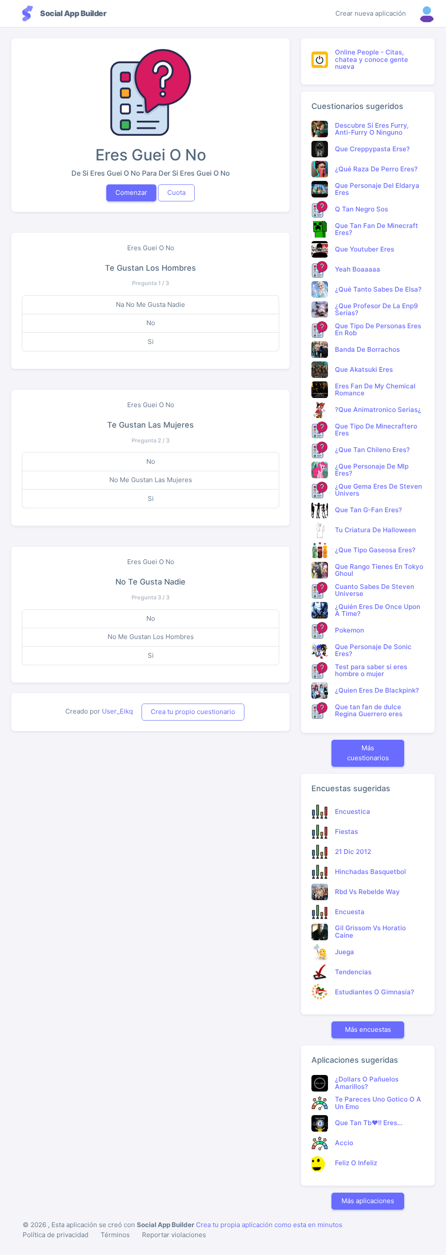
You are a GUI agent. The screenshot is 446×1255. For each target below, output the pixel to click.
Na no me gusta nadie (150, 304)
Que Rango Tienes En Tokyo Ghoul (379, 570)
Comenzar (131, 192)
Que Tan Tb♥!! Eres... (368, 1123)
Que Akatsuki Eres (364, 369)
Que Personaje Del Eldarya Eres (377, 189)
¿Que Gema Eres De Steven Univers (378, 490)
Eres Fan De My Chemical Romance (375, 390)
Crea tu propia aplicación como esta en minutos (269, 1225)
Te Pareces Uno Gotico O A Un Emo (378, 1103)
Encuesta (350, 912)
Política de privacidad (55, 1235)
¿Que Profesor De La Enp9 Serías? (376, 309)
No (150, 323)
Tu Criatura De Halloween (375, 530)
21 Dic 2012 (353, 851)
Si (151, 341)
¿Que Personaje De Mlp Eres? (372, 470)
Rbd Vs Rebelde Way (367, 892)
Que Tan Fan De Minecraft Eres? (376, 229)
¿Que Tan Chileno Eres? (372, 450)
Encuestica (352, 811)
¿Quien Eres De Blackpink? (377, 690)
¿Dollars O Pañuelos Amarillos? (367, 1083)
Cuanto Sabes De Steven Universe (374, 590)
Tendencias (353, 972)
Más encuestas (368, 1029)
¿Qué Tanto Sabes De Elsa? (378, 289)
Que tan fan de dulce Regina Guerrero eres (368, 710)
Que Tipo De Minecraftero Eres (376, 430)
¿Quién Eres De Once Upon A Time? (377, 610)
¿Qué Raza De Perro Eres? (376, 169)
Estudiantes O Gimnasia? (374, 992)
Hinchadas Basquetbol (370, 871)
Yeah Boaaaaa (357, 269)
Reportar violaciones (174, 1235)
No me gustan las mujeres (150, 480)
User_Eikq (117, 711)
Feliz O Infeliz (356, 1163)
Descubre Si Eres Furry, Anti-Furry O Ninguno (372, 129)
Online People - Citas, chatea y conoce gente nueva (371, 59)
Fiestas (346, 831)
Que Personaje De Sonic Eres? (373, 650)
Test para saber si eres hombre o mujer (371, 670)
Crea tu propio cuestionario (193, 711)
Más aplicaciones (367, 1201)
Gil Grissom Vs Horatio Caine (370, 931)
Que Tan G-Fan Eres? (368, 510)
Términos (115, 1235)
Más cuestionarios (368, 753)
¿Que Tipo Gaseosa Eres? (375, 550)
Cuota (176, 192)
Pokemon (349, 630)
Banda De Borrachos (367, 349)
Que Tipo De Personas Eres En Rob (378, 329)
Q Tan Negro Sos (361, 209)
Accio (344, 1143)
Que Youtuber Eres (364, 249)
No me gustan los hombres (151, 637)
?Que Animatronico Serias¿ (378, 409)
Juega (344, 952)
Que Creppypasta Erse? (372, 149)
